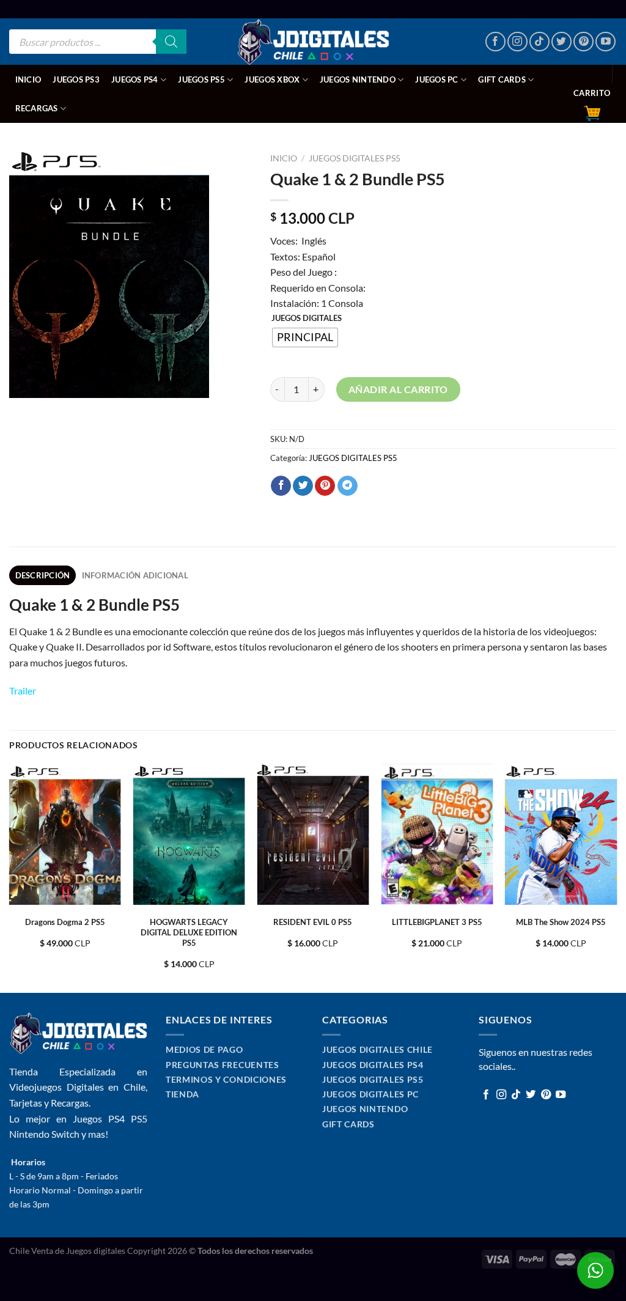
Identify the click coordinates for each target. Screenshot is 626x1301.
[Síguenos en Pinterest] (583, 42)
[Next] (616, 877)
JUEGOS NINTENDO (358, 79)
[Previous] (10, 877)
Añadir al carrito (398, 389)
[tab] (42, 575)
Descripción (42, 575)
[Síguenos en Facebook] (495, 42)
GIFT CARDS (502, 79)
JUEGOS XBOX (272, 79)
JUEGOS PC (436, 79)
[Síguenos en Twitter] (561, 42)
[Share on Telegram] (347, 486)
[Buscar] (171, 41)
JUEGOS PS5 (201, 79)
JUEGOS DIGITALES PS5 (354, 158)
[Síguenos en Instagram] (517, 42)
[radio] (305, 337)
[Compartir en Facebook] (281, 486)
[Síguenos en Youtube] (605, 42)
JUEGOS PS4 (134, 79)
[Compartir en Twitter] (303, 486)
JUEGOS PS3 (76, 79)
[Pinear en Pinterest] (325, 486)
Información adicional (135, 575)
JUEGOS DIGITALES (306, 318)
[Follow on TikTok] (539, 42)
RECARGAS (36, 108)
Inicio (28, 79)
